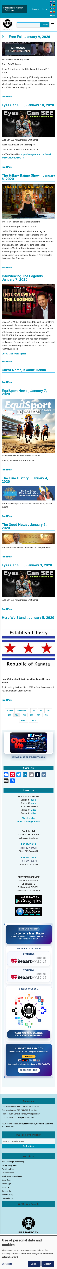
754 (17, 715)
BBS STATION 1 (28, 844)
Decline (34, 1264)
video (33, 810)
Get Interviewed (8, 1173)
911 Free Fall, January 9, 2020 (26, 37)
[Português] (54, 8)
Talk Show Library (8, 1169)
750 (34, 710)
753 (10, 715)
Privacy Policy (7, 1195)
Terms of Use (7, 1198)
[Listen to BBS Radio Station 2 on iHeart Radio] (29, 976)
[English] (51, 2)
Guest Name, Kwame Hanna (24, 370)
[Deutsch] (54, 5)
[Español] (54, 12)
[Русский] (51, 12)
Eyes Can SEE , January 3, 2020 (27, 565)
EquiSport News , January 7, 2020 (24, 392)
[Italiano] (51, 8)
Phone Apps (6, 1184)
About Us (5, 1187)
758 (46, 715)
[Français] (51, 5)
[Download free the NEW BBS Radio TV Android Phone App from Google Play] (28, 899)
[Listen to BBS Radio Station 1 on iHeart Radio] (29, 960)
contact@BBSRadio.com (24, 1118)
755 (25, 715)
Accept (47, 1264)
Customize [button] (7, 1264)
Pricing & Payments (9, 1165)
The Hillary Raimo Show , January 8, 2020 (28, 177)
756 (32, 715)
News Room (7, 1180)
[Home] (7, 24)
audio (33, 800)
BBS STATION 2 (28, 857)
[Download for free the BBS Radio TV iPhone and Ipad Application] (28, 911)
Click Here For (29, 818)
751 (42, 710)
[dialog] (28, 1252)
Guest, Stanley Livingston (14, 354)
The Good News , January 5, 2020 (24, 526)
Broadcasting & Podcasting (13, 1162)
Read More (7, 96)
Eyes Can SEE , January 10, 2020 (28, 105)
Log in (45, 9)
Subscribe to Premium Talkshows (14, 9)
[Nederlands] (54, 2)
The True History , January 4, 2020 (25, 480)
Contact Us (6, 1191)
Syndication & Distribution (12, 1176)
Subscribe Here (29, 1070)
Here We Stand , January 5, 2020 (28, 618)
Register (35, 9)
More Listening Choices (28, 821)
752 (49, 710)
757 (39, 715)
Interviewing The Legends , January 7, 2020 (23, 278)
